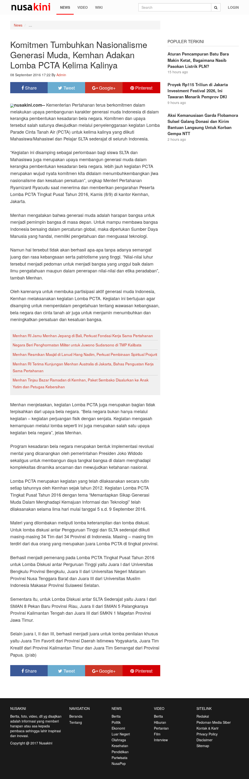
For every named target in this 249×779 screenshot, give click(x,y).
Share (30, 87)
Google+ (107, 87)
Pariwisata (119, 757)
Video (82, 7)
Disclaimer (204, 739)
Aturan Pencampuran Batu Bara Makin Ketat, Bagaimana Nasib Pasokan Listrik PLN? (198, 60)
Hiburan (160, 722)
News (65, 7)
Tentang (75, 722)
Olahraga (119, 739)
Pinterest (143, 87)
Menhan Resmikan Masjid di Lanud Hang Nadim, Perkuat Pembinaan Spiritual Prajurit (85, 354)
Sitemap (202, 745)
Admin (61, 74)
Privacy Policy (207, 734)
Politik (116, 722)
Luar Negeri (121, 734)
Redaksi (202, 716)
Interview (161, 739)
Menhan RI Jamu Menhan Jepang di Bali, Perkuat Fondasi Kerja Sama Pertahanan (83, 335)
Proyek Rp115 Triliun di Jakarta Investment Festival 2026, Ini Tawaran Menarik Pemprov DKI (198, 91)
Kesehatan (120, 745)
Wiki (99, 7)
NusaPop (119, 763)
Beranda (75, 716)
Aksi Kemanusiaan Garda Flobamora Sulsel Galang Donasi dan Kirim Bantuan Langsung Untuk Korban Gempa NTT (203, 124)
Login (233, 7)
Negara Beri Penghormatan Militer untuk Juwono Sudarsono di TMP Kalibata (77, 344)
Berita (116, 716)
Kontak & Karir (207, 728)
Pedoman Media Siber (213, 722)
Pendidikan (120, 751)
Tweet (68, 87)
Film (157, 734)
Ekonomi (118, 728)
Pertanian (161, 728)
